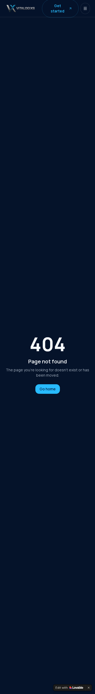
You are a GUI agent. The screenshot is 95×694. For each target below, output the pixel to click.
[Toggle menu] (85, 8)
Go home (48, 388)
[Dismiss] (89, 687)
